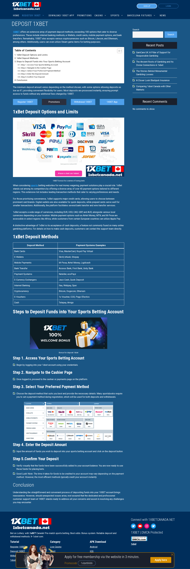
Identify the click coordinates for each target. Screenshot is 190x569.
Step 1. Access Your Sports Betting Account (39, 65)
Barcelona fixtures (139, 15)
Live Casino (55, 547)
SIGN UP (147, 6)
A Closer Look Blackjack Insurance (153, 80)
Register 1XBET (25, 102)
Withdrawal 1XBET (83, 102)
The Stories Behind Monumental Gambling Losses (151, 73)
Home (16, 15)
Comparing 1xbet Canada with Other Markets (153, 88)
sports (34, 185)
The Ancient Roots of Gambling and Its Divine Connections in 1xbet (154, 63)
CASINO (99, 15)
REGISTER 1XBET (31, 15)
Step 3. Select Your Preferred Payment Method (40, 71)
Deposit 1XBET (17, 551)
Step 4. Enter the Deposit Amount (34, 74)
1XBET (16, 32)
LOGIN (168, 6)
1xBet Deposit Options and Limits (32, 55)
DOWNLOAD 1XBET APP (61, 15)
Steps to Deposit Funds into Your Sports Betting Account (43, 61)
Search (136, 29)
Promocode (71, 563)
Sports (115, 15)
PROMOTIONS (84, 15)
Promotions (54, 102)
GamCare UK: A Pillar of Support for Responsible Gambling (153, 54)
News (163, 15)
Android (93, 547)
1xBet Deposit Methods (27, 58)
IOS (91, 551)
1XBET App (112, 102)
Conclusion (22, 80)
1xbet (13, 560)
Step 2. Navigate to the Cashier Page (36, 68)
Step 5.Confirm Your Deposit (33, 77)
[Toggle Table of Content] (118, 50)
